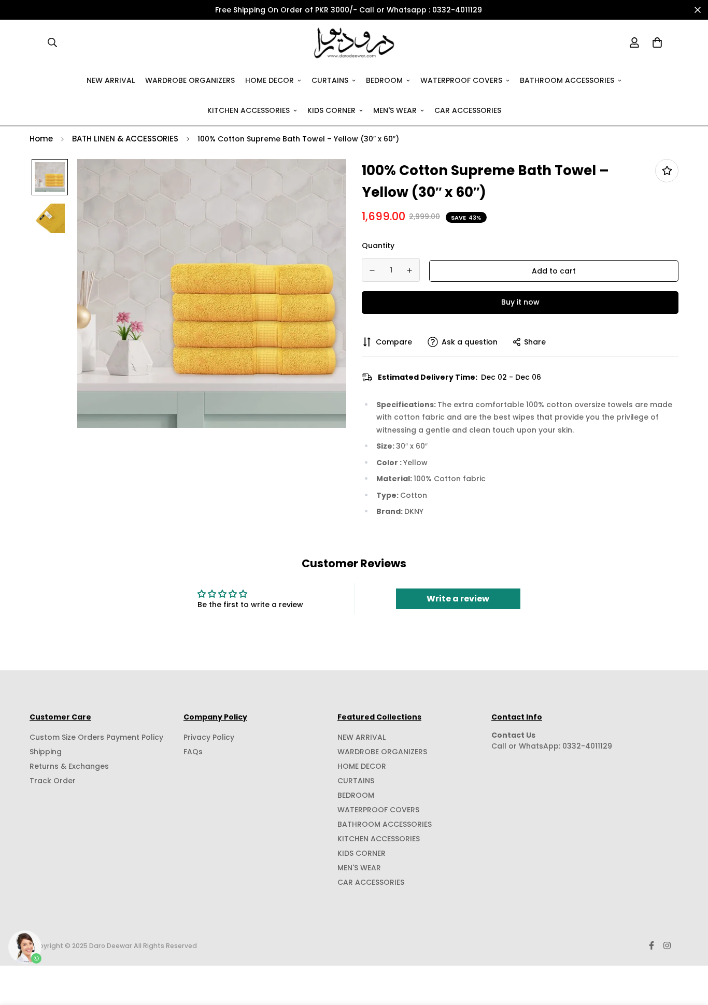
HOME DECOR (269, 80)
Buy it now (520, 302)
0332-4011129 (587, 746)
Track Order (53, 781)
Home (41, 138)
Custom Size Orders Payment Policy (96, 737)
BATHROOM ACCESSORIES (567, 80)
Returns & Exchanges (69, 766)
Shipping (46, 751)
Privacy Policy (208, 737)
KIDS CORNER (331, 110)
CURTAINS (329, 80)
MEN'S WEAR (395, 110)
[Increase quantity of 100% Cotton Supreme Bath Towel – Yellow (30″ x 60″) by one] (410, 270)
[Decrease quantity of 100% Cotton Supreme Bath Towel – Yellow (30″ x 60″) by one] (372, 270)
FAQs (193, 751)
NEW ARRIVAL (111, 80)
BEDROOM (384, 80)
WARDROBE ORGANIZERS (190, 80)
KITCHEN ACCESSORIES (248, 110)
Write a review (458, 599)
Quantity (378, 245)
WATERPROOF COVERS (461, 80)
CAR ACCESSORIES (467, 110)
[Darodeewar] (354, 42)
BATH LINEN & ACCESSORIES (125, 138)
